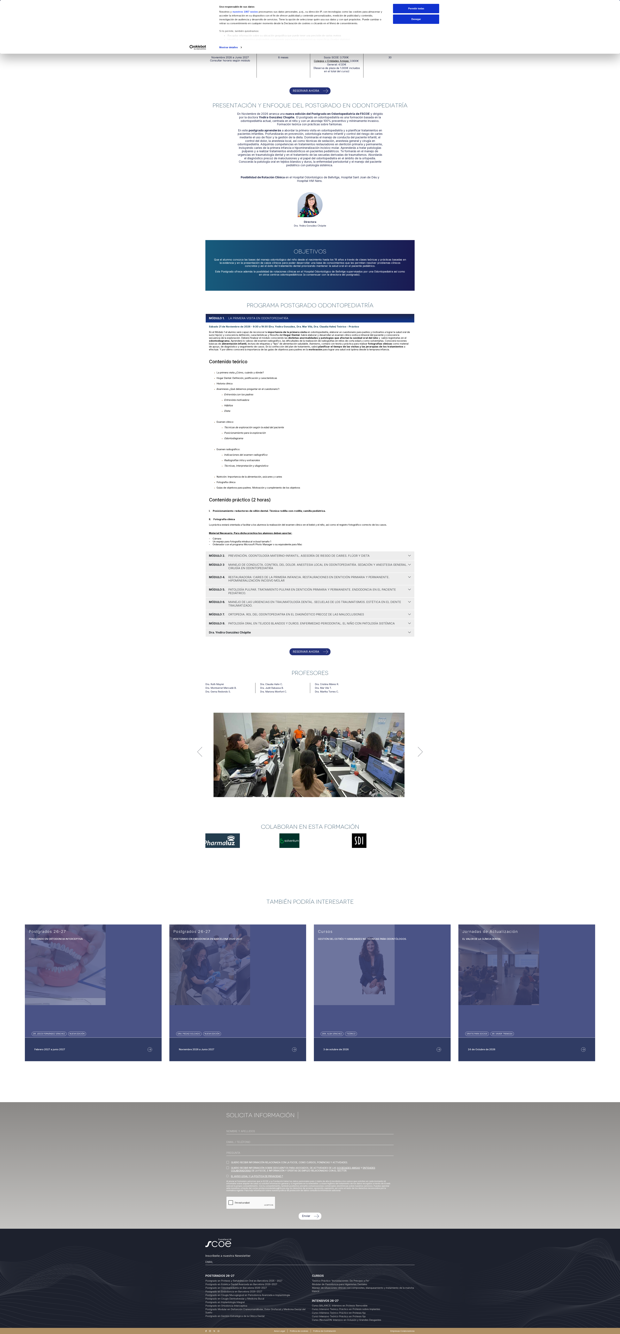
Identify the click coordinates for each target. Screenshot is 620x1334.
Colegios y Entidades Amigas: (332, 61)
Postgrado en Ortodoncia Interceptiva (226, 1305)
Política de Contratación (324, 1331)
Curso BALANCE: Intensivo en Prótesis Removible (339, 1305)
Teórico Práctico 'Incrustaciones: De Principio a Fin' (341, 1280)
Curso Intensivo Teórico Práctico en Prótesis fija (339, 1312)
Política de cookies (299, 1331)
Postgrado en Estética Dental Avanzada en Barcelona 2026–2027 (241, 1284)
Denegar (416, 19)
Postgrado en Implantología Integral (225, 1302)
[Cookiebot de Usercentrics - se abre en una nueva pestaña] (198, 47)
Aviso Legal (279, 1331)
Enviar (306, 1216)
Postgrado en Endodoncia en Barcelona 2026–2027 (233, 1291)
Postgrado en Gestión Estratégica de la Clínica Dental (234, 1316)
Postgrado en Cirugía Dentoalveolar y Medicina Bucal (234, 1298)
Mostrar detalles (228, 47)
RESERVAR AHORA (306, 90)
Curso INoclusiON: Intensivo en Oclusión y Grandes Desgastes (346, 1319)
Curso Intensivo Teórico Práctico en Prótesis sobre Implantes (346, 1309)
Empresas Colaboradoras (402, 1331)
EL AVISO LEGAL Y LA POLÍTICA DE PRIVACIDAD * (257, 1176)
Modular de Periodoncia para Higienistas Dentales (339, 1284)
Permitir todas (416, 8)
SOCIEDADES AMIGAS (348, 1167)
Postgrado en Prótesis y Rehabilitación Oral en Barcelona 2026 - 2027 (243, 1280)
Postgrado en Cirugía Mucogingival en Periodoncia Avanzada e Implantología (247, 1295)
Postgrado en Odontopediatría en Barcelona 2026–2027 (236, 1287)
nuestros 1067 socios (245, 11)
